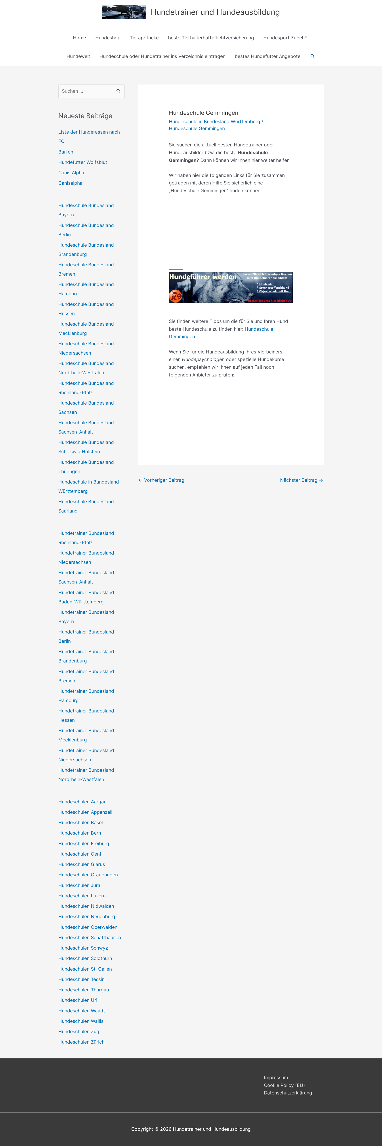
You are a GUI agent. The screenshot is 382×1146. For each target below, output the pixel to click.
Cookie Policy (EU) (284, 1085)
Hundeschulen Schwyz (83, 948)
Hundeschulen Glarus (81, 864)
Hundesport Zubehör (286, 37)
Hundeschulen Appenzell (85, 812)
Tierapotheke (144, 37)
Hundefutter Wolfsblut (82, 162)
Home (79, 37)
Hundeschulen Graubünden (88, 874)
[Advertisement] (231, 233)
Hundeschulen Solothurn (85, 958)
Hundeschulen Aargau (82, 801)
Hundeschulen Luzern (82, 895)
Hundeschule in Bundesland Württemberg (214, 121)
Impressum (276, 1077)
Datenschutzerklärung (288, 1093)
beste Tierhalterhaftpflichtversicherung (211, 37)
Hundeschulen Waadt (81, 1011)
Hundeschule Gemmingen (197, 128)
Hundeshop (107, 37)
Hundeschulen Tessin (81, 979)
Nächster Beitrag (301, 480)
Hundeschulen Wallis (80, 1021)
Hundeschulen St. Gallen (85, 969)
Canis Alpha (71, 172)
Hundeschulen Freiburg (83, 843)
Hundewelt (78, 56)
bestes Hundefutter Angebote (267, 56)
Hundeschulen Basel (80, 822)
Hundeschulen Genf (79, 854)
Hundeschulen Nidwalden (86, 906)
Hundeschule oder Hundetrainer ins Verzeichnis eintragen (162, 56)
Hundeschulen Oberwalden (87, 927)
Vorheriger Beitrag (161, 480)
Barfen (65, 152)
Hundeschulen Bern (79, 833)
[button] (313, 56)
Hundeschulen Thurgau (83, 989)
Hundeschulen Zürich (81, 1042)
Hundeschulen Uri (77, 1000)
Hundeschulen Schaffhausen (89, 937)
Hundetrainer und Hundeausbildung (215, 12)
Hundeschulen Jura (79, 885)
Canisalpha (70, 183)
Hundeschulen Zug (78, 1031)
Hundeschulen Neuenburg (86, 916)
